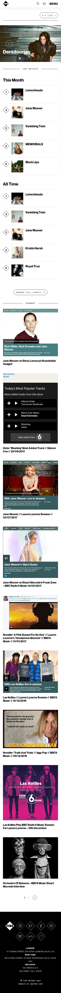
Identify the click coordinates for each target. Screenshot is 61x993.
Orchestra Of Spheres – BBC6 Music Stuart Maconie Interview (28, 885)
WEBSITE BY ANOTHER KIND (30, 984)
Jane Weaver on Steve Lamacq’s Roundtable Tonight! (29, 362)
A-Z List (47, 15)
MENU (53, 3)
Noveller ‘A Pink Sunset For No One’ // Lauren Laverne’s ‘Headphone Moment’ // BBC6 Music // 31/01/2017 (29, 638)
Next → (35, 898)
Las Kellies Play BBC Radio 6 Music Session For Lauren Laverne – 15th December (28, 826)
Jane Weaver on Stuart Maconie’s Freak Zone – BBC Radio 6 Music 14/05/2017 (29, 584)
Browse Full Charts (28, 292)
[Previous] (9, 43)
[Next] (52, 43)
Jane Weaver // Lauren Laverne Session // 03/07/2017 (28, 516)
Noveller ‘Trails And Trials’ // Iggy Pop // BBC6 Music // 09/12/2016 (30, 754)
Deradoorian (16, 51)
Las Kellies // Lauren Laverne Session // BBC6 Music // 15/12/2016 (30, 699)
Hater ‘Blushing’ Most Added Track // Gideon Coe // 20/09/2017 (29, 450)
